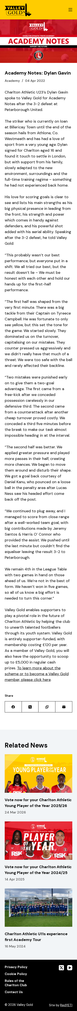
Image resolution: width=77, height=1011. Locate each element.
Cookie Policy (16, 974)
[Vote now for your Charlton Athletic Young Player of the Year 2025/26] (39, 773)
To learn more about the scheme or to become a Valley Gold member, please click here (37, 673)
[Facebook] (13, 706)
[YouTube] (69, 967)
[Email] (63, 706)
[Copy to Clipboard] (46, 706)
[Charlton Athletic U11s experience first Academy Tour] (39, 907)
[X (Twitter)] (30, 706)
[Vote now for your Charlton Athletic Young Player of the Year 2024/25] (39, 840)
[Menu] (70, 10)
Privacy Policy (16, 967)
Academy (12, 81)
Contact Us (14, 992)
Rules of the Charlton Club (16, 983)
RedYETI (66, 1005)
